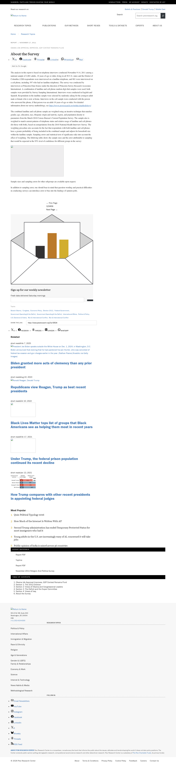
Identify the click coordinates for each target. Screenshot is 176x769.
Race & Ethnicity (18, 644)
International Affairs (70, 314)
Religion (14, 649)
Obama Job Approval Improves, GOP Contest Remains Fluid (37, 48)
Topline (19, 560)
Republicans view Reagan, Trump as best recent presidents (48, 389)
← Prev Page (51, 203)
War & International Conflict (38, 318)
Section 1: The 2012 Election (28, 584)
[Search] (163, 16)
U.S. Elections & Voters (19, 318)
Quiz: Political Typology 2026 (29, 514)
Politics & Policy (83, 314)
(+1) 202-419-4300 (18, 620)
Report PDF (21, 555)
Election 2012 (48, 310)
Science (14, 674)
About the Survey (23, 593)
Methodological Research (21, 690)
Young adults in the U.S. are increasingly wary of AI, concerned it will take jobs (52, 538)
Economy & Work (18, 669)
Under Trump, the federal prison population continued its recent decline (44, 460)
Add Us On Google (19, 66)
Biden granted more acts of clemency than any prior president (51, 365)
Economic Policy (36, 310)
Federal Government (62, 310)
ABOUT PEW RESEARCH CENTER (22, 750)
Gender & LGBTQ (18, 660)
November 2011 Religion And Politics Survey (35, 571)
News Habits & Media (20, 685)
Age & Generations (19, 655)
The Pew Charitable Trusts (142, 753)
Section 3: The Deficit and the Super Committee (36, 589)
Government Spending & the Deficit (23, 314)
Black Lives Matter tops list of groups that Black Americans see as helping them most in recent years (52, 425)
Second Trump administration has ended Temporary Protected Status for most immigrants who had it (52, 529)
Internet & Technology (20, 680)
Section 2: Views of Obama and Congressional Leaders (39, 586)
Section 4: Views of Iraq (26, 591)
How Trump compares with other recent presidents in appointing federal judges (50, 496)
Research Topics (23, 25)
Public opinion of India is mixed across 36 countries (41, 545)
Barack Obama (16, 310)
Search (120, 14)
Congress (26, 310)
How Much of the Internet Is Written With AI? (38, 521)
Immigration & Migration (21, 639)
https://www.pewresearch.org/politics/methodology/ (70, 105)
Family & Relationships (21, 663)
